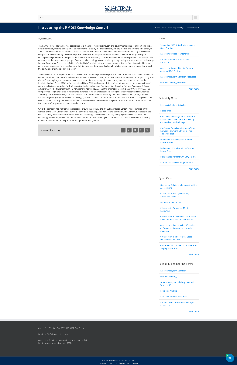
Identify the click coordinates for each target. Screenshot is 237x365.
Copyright (102, 363)
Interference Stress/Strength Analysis (176, 162)
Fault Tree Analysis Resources (173, 296)
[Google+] (141, 130)
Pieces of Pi (165, 110)
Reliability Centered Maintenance (174, 53)
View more (194, 89)
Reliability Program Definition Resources (178, 76)
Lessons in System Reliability (173, 105)
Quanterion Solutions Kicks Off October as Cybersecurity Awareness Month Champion (177, 228)
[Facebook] (123, 130)
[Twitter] (135, 130)
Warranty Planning (168, 276)
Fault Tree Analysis (168, 291)
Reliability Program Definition (173, 270)
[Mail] (147, 130)
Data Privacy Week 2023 (171, 202)
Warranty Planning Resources (173, 82)
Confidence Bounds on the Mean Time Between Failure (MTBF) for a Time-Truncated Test (177, 131)
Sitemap (135, 363)
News (164, 28)
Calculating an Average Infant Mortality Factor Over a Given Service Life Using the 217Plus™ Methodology (177, 119)
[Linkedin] (129, 130)
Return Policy (125, 363)
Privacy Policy (113, 363)
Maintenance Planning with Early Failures (178, 156)
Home (157, 28)
